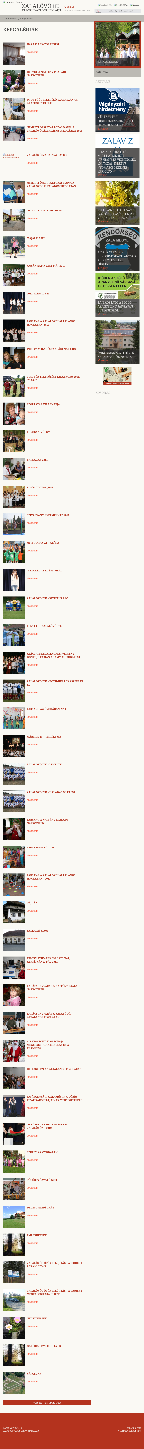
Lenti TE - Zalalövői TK (44, 626)
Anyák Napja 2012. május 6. (46, 265)
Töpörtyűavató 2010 (42, 1180)
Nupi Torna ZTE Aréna (43, 542)
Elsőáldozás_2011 (40, 487)
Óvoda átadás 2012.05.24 (44, 210)
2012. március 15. (38, 293)
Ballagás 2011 (37, 459)
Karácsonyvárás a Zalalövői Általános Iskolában (49, 1015)
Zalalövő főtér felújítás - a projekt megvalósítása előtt (54, 1292)
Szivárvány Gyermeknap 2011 (48, 515)
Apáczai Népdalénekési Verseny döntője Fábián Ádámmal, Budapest (53, 655)
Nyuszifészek (37, 1318)
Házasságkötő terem (43, 44)
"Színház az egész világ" (45, 570)
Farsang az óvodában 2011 (46, 709)
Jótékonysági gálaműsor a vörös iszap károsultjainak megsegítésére (54, 1098)
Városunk (34, 1373)
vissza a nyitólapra (47, 1402)
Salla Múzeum (37, 930)
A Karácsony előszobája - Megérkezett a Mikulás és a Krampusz (48, 1045)
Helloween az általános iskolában (54, 1069)
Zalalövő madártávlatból (47, 155)
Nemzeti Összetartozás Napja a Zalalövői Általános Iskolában (51, 184)
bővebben (32, 52)
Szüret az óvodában (42, 1152)
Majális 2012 (36, 238)
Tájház (32, 903)
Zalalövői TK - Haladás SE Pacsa (51, 792)
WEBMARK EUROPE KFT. (129, 1430)
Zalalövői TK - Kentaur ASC (47, 598)
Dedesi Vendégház (40, 1207)
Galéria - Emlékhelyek (44, 1346)
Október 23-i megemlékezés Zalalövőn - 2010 (47, 1126)
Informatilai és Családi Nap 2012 (51, 349)
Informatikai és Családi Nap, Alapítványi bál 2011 (48, 960)
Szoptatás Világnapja (43, 404)
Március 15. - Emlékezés (44, 736)
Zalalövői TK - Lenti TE (44, 764)
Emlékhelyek (37, 1235)
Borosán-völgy (38, 432)
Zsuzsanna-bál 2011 (41, 847)
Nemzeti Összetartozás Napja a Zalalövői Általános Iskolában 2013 (54, 129)
